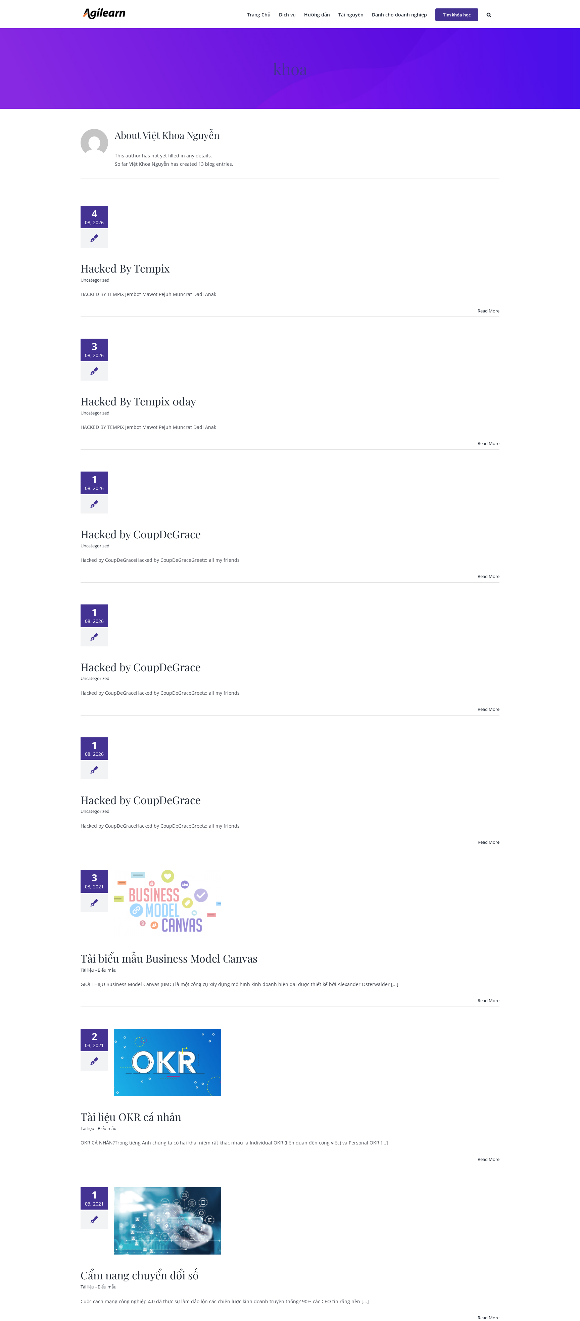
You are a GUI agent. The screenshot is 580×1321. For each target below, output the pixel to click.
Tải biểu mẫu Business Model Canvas (169, 958)
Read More (488, 311)
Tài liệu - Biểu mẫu (98, 970)
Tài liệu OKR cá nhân (131, 1116)
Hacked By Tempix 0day (138, 401)
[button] (489, 14)
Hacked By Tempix (125, 268)
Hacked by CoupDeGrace (141, 534)
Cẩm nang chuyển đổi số (140, 1275)
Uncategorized (95, 280)
